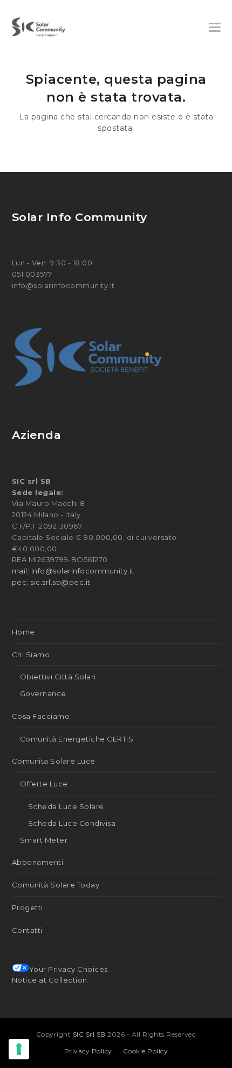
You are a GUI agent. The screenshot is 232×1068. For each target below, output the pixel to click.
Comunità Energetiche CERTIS (77, 739)
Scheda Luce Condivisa (72, 823)
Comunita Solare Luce (53, 761)
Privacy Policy (88, 1051)
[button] (215, 27)
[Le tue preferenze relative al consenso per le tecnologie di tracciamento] (19, 1049)
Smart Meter (44, 840)
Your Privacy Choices (68, 969)
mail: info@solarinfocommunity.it (73, 570)
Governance (43, 693)
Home (23, 632)
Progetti (27, 907)
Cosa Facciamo (41, 716)
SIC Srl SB (90, 1034)
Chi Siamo (31, 654)
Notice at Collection (49, 980)
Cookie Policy (145, 1051)
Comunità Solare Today (56, 884)
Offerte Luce (44, 783)
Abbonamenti (38, 862)
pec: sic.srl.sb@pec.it (51, 582)
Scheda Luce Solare (66, 806)
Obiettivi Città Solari (58, 676)
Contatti (27, 930)
